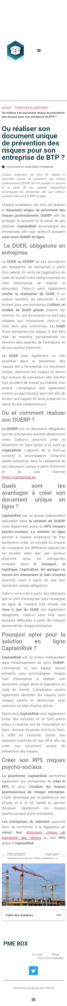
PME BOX (15, 943)
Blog (55, 954)
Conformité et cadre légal (31, 107)
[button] (39, 50)
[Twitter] (33, 970)
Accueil (6, 107)
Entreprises (46, 166)
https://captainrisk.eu (19, 477)
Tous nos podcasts (51, 958)
